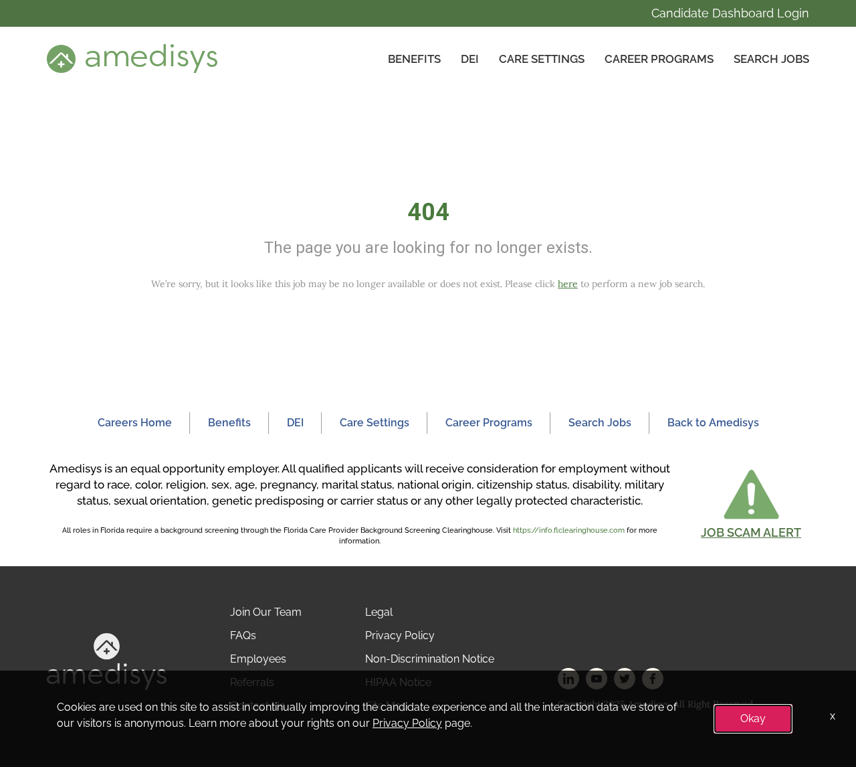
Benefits (414, 59)
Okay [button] (753, 718)
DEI (470, 59)
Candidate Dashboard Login (730, 13)
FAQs (243, 635)
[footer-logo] (107, 661)
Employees (258, 659)
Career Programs (659, 59)
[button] (751, 503)
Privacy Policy (400, 635)
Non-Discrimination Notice (429, 659)
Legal (379, 612)
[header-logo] (132, 58)
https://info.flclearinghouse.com (569, 530)
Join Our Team (266, 612)
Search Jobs (771, 59)
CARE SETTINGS (541, 59)
